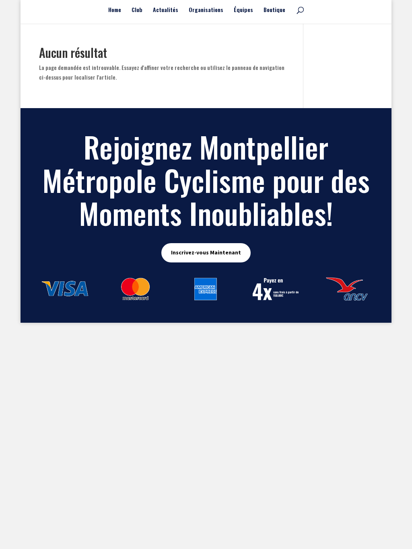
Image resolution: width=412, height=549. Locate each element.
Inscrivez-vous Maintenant (206, 252)
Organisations (206, 10)
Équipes (243, 10)
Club (137, 10)
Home (114, 10)
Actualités (165, 10)
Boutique (274, 10)
